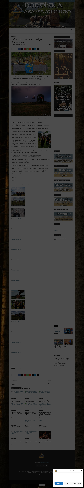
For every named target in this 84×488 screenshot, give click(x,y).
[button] (81, 470)
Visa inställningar (77, 483)
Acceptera (59, 483)
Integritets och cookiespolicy (62, 485)
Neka (68, 483)
